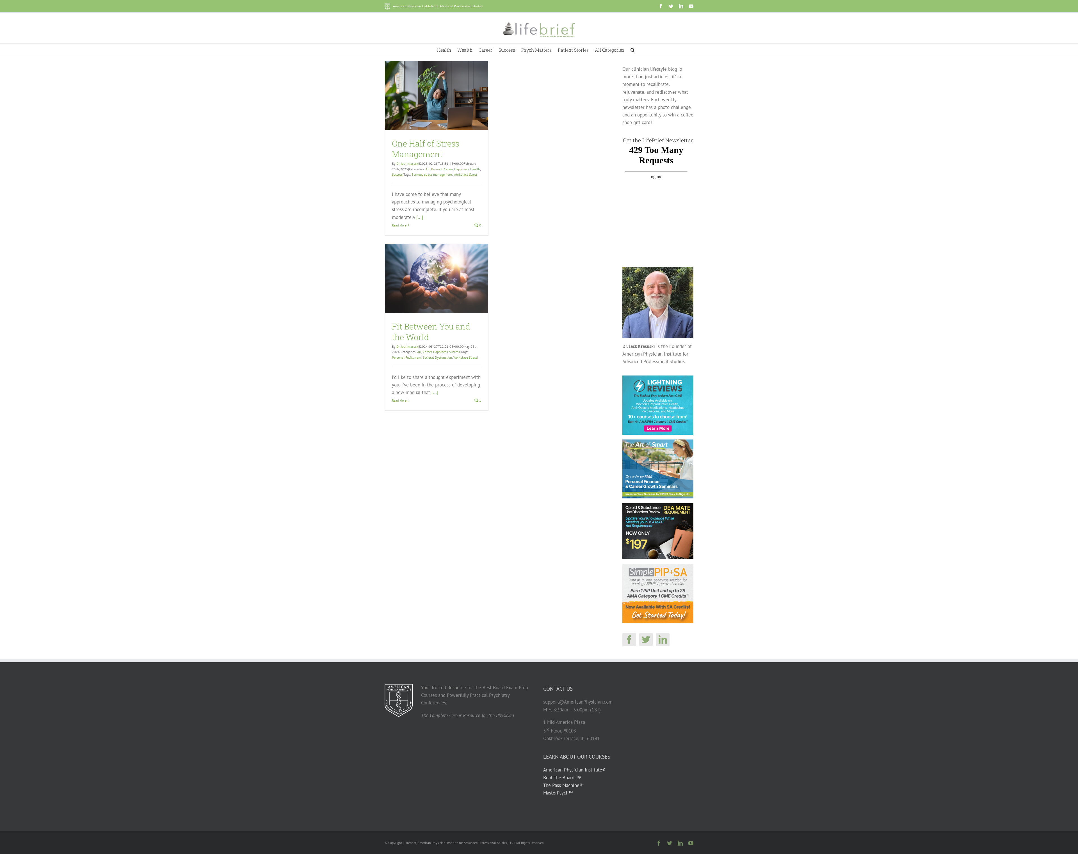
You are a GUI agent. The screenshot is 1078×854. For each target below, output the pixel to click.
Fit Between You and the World (431, 331)
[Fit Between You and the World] (436, 278)
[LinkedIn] (663, 639)
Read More (399, 225)
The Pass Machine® (563, 785)
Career (448, 169)
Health (475, 169)
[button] (633, 49)
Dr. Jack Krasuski (407, 163)
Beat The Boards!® (562, 778)
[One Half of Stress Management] (436, 95)
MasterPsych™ (558, 793)
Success (397, 174)
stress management (438, 174)
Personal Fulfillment (406, 357)
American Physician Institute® (574, 770)
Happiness (461, 169)
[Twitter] (646, 639)
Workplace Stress (466, 174)
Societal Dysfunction (437, 357)
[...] (419, 217)
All (428, 169)
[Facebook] (629, 639)
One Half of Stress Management (425, 148)
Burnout (436, 169)
